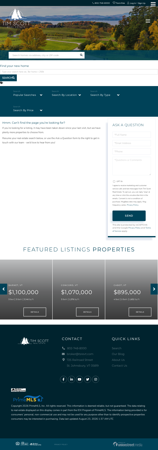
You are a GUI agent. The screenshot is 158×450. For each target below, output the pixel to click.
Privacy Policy (132, 205)
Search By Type (100, 94)
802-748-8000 (102, 3)
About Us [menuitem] (118, 360)
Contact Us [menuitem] (119, 365)
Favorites (120, 3)
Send (129, 215)
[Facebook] (63, 379)
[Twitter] (87, 379)
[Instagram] (95, 379)
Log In (133, 3)
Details (35, 312)
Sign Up (141, 3)
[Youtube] (79, 379)
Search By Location (64, 94)
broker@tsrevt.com (80, 354)
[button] (81, 55)
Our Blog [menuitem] (118, 354)
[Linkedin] (71, 379)
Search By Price (23, 110)
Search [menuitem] (116, 348)
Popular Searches (24, 94)
